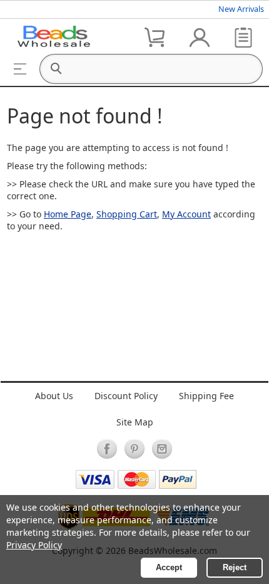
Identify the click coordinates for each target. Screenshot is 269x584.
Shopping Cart (126, 214)
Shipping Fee (206, 396)
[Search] (55, 69)
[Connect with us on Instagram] (162, 449)
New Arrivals (241, 9)
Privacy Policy (34, 545)
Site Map (134, 422)
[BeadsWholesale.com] (54, 36)
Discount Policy (126, 396)
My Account (186, 214)
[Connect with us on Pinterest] (134, 449)
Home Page (67, 214)
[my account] (200, 36)
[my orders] (243, 36)
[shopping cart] (156, 36)
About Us (54, 396)
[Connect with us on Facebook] (107, 449)
